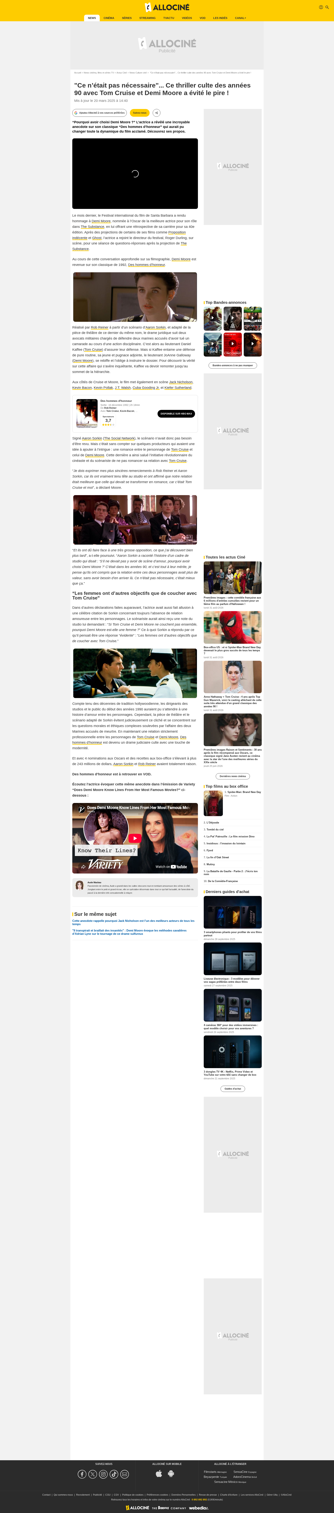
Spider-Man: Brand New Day (244, 792)
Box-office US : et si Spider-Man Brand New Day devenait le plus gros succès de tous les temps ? (232, 650)
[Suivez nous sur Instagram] (104, 1474)
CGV (116, 1494)
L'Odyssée (213, 822)
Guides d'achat (233, 1088)
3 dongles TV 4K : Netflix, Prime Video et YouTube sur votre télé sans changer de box (230, 1073)
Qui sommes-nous (63, 1494)
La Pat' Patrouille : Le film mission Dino (231, 836)
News (92, 18)
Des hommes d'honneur (116, 400)
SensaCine (240, 1471)
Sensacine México (226, 1481)
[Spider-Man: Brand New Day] (213, 803)
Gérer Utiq (272, 1494)
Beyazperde (211, 1476)
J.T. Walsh (123, 388)
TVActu (168, 18)
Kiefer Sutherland (177, 388)
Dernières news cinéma (233, 776)
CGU (108, 1494)
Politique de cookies (132, 1494)
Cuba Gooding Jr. (146, 388)
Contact (46, 1494)
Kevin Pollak (103, 388)
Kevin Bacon (82, 388)
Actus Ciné (122, 73)
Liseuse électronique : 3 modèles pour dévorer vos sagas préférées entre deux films (232, 980)
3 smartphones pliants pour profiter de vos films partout (233, 934)
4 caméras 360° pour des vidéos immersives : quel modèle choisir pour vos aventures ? (231, 1027)
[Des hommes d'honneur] (87, 413)
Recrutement (83, 1494)
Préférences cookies (157, 1494)
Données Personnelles (183, 1494)
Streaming (147, 18)
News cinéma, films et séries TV (99, 73)
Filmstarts (210, 1471)
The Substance (92, 227)
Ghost (96, 238)
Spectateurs (108, 417)
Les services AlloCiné (252, 1494)
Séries (127, 18)
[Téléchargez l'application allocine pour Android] (173, 1473)
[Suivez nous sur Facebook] (83, 1474)
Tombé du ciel (215, 829)
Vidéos (187, 18)
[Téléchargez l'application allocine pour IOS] (161, 1473)
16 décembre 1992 (118, 405)
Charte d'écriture (229, 1494)
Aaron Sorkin (156, 327)
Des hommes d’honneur (146, 265)
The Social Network (119, 438)
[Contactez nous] (125, 1474)
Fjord (210, 850)
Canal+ (240, 18)
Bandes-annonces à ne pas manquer (233, 365)
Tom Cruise (93, 350)
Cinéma (109, 18)
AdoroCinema (242, 1476)
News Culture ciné (138, 73)
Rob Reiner (99, 327)
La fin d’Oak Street (218, 857)
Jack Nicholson (181, 382)
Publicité (97, 1494)
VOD (202, 18)
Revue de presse (208, 1494)
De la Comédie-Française (223, 881)
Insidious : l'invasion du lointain (226, 843)
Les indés (220, 18)
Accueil (77, 73)
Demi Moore (101, 221)
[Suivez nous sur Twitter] (93, 1474)
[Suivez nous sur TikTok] (114, 1474)
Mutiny (211, 864)
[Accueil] (167, 7)
